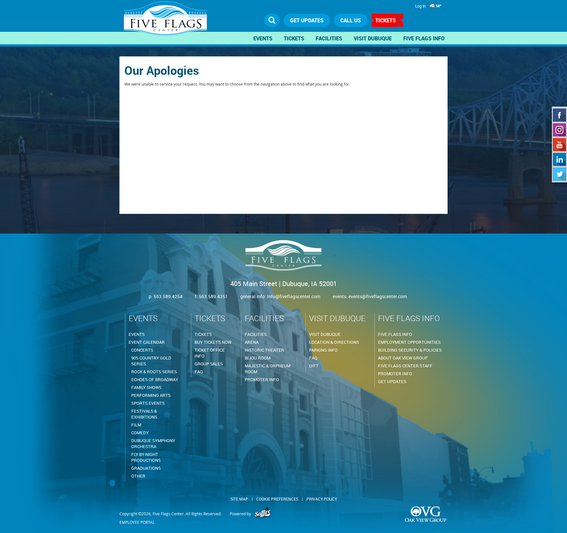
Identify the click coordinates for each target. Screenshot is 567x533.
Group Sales (209, 364)
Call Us (350, 20)
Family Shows (146, 387)
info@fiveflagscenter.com (294, 296)
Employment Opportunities (409, 342)
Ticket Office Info (210, 353)
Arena (252, 342)
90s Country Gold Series (151, 361)
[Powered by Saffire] (262, 513)
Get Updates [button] (307, 20)
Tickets (385, 20)
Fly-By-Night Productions (146, 457)
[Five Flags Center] (167, 21)
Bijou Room (257, 358)
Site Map (239, 499)
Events (262, 38)
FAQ (199, 372)
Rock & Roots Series (154, 372)
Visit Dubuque (373, 38)
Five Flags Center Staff (405, 366)
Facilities (329, 38)
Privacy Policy (321, 499)
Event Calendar (147, 342)
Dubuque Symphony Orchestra (153, 443)
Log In (420, 6)
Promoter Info (262, 379)
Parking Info (323, 350)
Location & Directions (334, 342)
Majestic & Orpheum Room (267, 369)
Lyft (314, 366)
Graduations (146, 468)
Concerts (142, 350)
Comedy (140, 433)
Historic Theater (264, 350)
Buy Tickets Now (213, 342)
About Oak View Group (403, 358)
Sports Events (148, 403)
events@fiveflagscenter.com (377, 296)
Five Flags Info (424, 38)
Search (272, 20)
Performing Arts (151, 395)
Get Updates (392, 381)
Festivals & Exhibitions (144, 414)
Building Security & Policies (410, 350)
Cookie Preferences (277, 499)
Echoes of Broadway (154, 379)
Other (138, 476)
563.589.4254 (168, 296)
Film (136, 425)
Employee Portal (137, 522)
